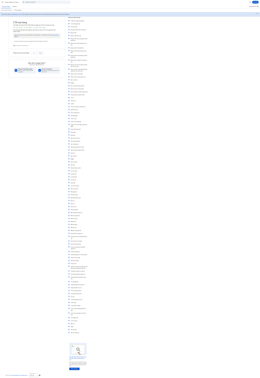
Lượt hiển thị (73, 179)
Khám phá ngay (74, 368)
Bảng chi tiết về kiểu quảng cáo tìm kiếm (78, 51)
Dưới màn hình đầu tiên (76, 129)
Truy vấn (72, 296)
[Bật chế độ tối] (39, 375)
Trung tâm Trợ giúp (6, 6)
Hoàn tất (73, 153)
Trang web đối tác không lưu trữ (78, 284)
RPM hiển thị (73, 221)
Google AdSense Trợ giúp (12, 2)
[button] (2, 2)
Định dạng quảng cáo (75, 141)
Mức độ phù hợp (74, 194)
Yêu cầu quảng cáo (75, 332)
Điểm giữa (73, 135)
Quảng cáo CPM (74, 209)
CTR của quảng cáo (75, 112)
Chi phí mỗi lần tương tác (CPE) (77, 94)
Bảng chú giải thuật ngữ (74, 17)
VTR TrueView (74, 329)
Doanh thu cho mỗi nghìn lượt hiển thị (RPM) (79, 125)
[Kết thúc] (257, 13)
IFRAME (72, 159)
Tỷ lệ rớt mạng (74, 320)
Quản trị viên (73, 206)
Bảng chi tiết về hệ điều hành (77, 48)
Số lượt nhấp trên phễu (76, 244)
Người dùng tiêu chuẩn (76, 197)
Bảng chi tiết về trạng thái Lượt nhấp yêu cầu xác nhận (79, 65)
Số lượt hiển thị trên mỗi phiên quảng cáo (79, 237)
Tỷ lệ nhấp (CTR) (74, 317)
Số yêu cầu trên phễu (75, 257)
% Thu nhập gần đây (75, 23)
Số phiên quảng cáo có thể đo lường (79, 254)
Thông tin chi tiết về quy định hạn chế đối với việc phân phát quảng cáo (79, 267)
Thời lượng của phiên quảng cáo (78, 274)
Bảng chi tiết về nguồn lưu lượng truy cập (79, 61)
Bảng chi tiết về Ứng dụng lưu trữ (78, 77)
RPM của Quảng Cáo (75, 215)
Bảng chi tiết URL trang (76, 35)
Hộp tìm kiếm (73, 156)
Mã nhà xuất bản (74, 188)
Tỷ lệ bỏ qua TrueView (75, 305)
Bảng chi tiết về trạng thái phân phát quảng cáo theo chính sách (79, 70)
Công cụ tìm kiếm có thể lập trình (78, 106)
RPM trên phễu (74, 224)
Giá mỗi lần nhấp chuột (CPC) (77, 147)
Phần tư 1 (73, 200)
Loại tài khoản (74, 177)
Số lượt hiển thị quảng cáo (76, 233)
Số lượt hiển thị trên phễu (76, 241)
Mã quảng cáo (74, 191)
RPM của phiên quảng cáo (76, 212)
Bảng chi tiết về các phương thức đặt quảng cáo (79, 39)
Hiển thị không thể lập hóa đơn (77, 150)
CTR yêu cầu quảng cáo (76, 121)
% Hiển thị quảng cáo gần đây (77, 20)
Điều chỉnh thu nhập (75, 138)
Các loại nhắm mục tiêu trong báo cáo (79, 91)
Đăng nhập (73, 132)
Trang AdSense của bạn (16, 14)
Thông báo (14, 6)
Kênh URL (73, 165)
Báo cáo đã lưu (74, 80)
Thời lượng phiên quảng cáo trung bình (78, 278)
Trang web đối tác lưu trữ (76, 287)
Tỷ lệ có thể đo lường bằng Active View (78, 309)
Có (34, 53)
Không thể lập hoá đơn (76, 168)
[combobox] (48, 2)
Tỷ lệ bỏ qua (73, 302)
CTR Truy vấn (74, 118)
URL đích (72, 323)
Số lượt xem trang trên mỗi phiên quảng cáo (78, 247)
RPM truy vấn (73, 227)
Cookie (72, 103)
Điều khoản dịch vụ (23, 375)
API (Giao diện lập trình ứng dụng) (78, 29)
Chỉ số (72, 97)
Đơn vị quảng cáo (74, 144)
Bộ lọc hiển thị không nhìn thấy (77, 85)
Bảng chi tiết (73, 32)
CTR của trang (74, 115)
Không (40, 53)
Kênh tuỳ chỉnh (74, 162)
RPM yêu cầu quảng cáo (76, 230)
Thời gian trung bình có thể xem (78, 271)
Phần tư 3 (73, 203)
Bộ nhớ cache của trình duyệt (77, 88)
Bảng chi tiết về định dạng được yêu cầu (79, 44)
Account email (74, 26)
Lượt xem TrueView (75, 185)
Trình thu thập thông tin (76, 290)
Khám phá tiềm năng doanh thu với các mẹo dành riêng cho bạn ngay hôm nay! (77, 358)
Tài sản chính (73, 263)
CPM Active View (74, 109)
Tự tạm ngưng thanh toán (76, 299)
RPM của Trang (74, 218)
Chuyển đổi (73, 100)
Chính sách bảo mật (15, 375)
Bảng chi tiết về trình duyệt (77, 74)
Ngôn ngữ (32, 373)
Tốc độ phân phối (74, 281)
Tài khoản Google (75, 260)
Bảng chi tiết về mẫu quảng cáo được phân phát (79, 56)
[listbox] (33, 375)
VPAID (72, 326)
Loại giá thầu (73, 174)
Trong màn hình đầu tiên (76, 293)
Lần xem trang (74, 171)
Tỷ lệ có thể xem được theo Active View (78, 314)
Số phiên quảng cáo (75, 251)
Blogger (72, 83)
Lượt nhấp (73, 182)
